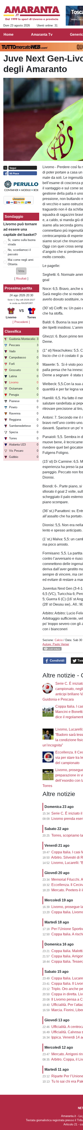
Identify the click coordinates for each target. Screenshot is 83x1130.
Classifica (13, 331)
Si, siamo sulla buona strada (21, 242)
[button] (21, 271)
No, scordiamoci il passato (19, 252)
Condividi (56, 660)
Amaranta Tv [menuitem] (41, 34)
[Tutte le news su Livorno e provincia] (31, 13)
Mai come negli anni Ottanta (20, 262)
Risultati (21, 278)
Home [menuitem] (9, 34)
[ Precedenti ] (21, 322)
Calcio (59, 640)
